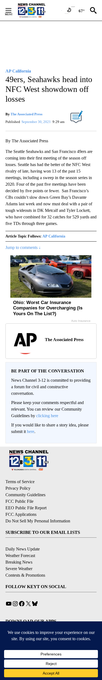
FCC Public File (19, 501)
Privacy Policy (17, 488)
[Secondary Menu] (12, 10)
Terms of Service (20, 481)
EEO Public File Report (26, 508)
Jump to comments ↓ (23, 247)
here (30, 431)
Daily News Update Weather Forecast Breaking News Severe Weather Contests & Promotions (25, 562)
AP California (53, 236)
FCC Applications (20, 514)
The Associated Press (26, 114)
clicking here (47, 415)
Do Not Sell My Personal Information (37, 521)
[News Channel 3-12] (38, 10)
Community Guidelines (25, 494)
